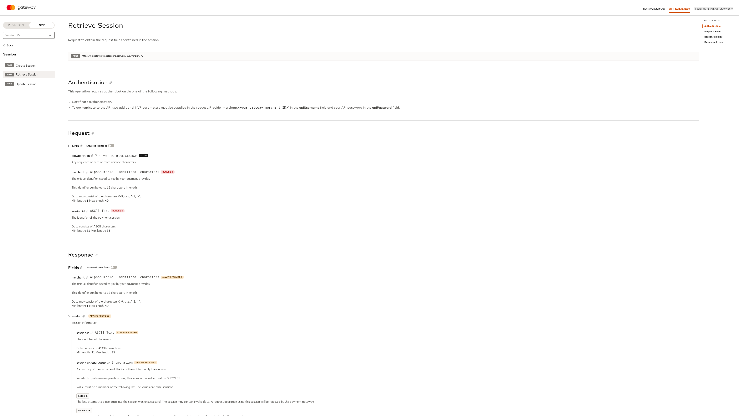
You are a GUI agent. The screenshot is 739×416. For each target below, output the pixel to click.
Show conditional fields (98, 268)
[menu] (713, 8)
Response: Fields (713, 37)
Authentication (712, 26)
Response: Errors (713, 42)
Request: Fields (712, 31)
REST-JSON (16, 25)
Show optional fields (96, 146)
